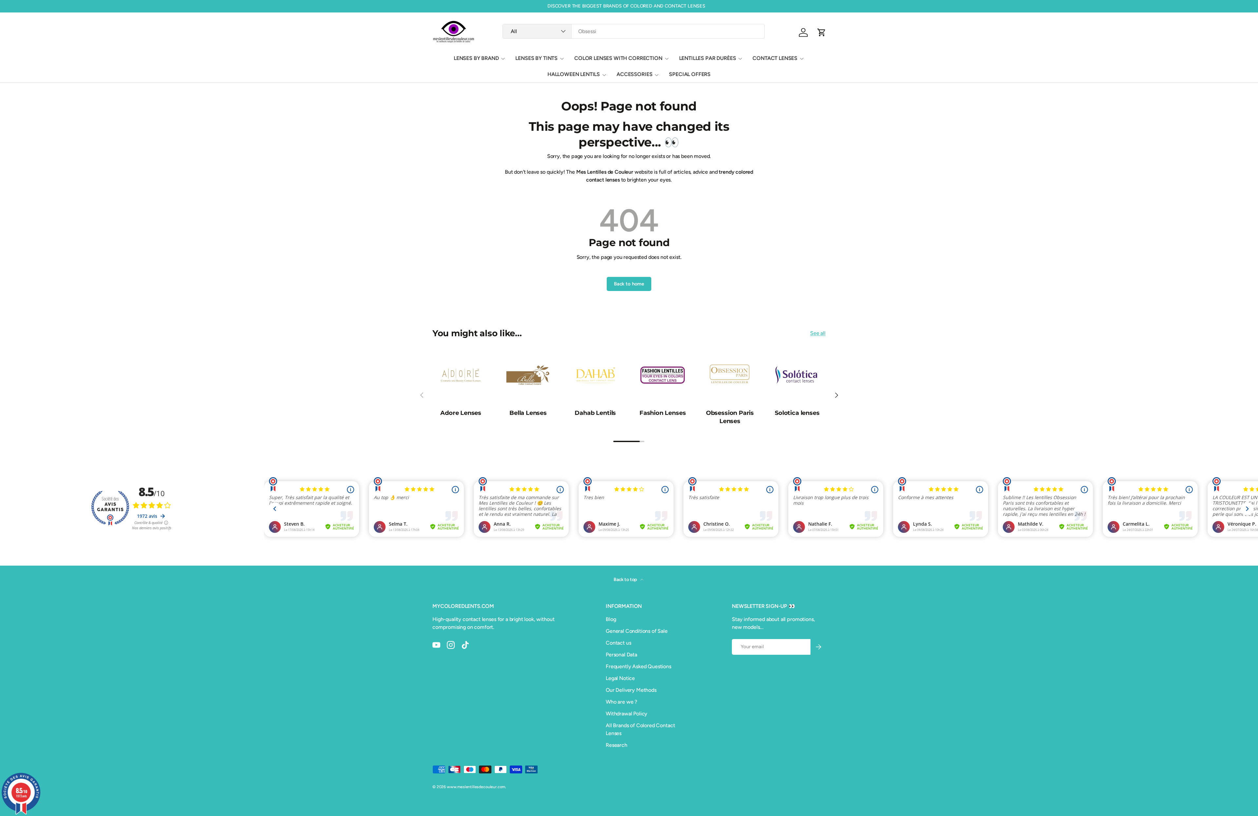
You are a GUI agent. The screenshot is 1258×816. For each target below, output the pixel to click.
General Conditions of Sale (637, 631)
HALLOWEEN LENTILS (573, 74)
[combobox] (633, 31)
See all (818, 333)
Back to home (629, 284)
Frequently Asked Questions (638, 666)
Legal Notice (620, 678)
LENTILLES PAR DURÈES (707, 58)
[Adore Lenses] (461, 375)
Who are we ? (621, 702)
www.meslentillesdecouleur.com (476, 787)
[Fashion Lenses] (663, 375)
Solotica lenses (797, 413)
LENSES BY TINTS (536, 58)
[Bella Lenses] (528, 375)
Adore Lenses (460, 413)
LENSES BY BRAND (476, 58)
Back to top (626, 579)
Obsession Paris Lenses (730, 417)
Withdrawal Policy (626, 713)
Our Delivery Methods (631, 690)
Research (616, 745)
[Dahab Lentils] (595, 375)
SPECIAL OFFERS (690, 74)
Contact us (618, 643)
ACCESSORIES (634, 74)
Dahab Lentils (595, 413)
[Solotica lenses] (797, 375)
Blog (611, 619)
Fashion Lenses (662, 413)
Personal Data (621, 654)
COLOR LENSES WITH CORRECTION (618, 58)
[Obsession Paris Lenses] (730, 375)
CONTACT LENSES (775, 58)
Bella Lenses (528, 413)
